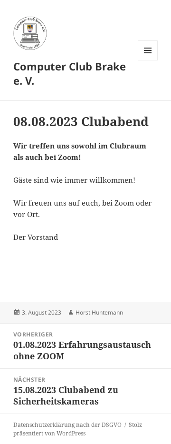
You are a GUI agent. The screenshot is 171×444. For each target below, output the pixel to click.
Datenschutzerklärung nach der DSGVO (67, 425)
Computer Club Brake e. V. (69, 73)
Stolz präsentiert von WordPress (77, 429)
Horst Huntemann (99, 312)
